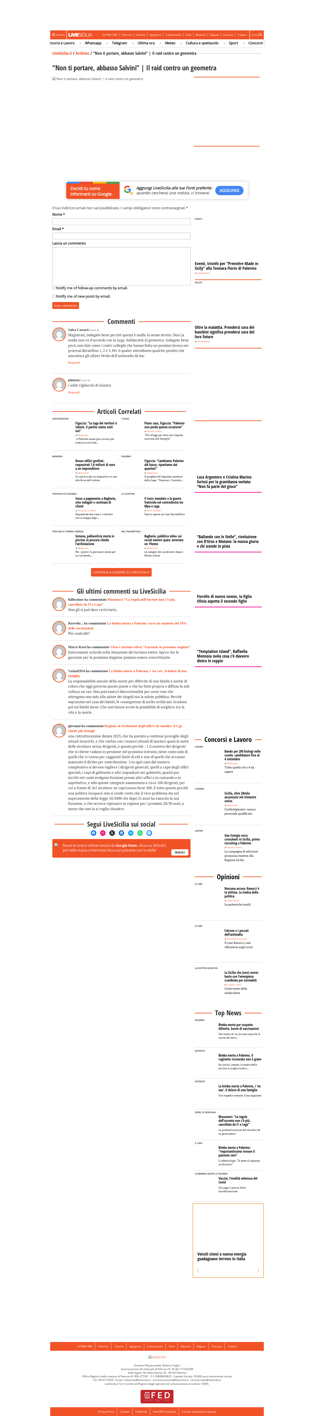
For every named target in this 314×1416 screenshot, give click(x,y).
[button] (198, 1270)
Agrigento (155, 35)
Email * (58, 229)
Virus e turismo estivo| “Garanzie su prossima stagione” (150, 647)
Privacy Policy (106, 1411)
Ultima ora (132, 43)
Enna (188, 35)
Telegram (106, 43)
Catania (140, 35)
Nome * (58, 214)
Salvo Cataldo (154, 510)
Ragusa (214, 35)
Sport (220, 43)
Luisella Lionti (234, 984)
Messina (201, 35)
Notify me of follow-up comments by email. (92, 287)
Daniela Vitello (154, 431)
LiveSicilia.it (62, 53)
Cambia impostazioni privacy (199, 1411)
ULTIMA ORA (109, 35)
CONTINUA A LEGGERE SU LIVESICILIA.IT (121, 572)
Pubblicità (141, 1411)
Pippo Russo (233, 900)
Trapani (242, 35)
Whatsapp (80, 43)
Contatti (124, 1411)
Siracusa (228, 35)
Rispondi (74, 362)
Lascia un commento (69, 243)
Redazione (83, 435)
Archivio (82, 53)
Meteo (157, 43)
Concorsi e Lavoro (249, 43)
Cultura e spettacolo (189, 43)
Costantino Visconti (237, 938)
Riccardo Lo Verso (87, 510)
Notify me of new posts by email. (83, 296)
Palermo (127, 35)
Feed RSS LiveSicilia (164, 1411)
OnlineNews (203, 273)
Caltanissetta (173, 35)
